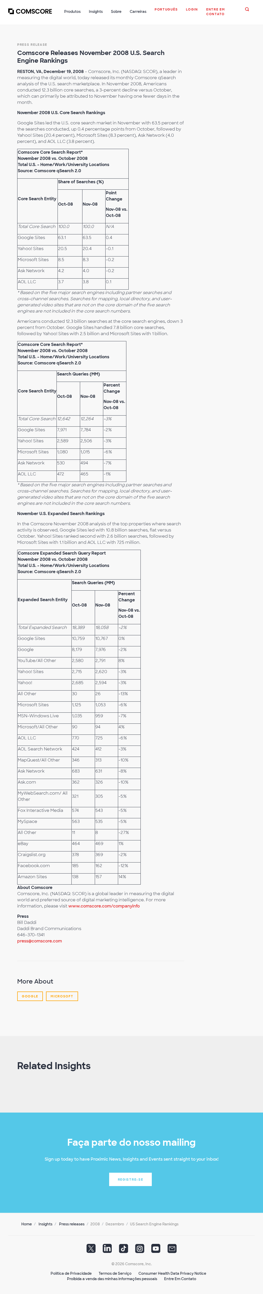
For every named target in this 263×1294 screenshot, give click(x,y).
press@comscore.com (39, 941)
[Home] (30, 14)
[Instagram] (139, 1250)
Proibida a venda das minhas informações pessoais (112, 1279)
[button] (166, 12)
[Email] (172, 1250)
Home (26, 1224)
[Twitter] (91, 1250)
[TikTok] (123, 1250)
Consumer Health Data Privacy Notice (172, 1273)
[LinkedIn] (107, 1250)
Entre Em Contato (180, 1279)
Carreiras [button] (138, 11)
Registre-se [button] (130, 1180)
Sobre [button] (116, 11)
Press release (32, 45)
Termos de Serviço (115, 1273)
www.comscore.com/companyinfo (104, 906)
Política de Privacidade (71, 1273)
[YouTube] (156, 1250)
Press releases (71, 1224)
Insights (45, 1224)
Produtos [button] (72, 11)
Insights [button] (96, 11)
